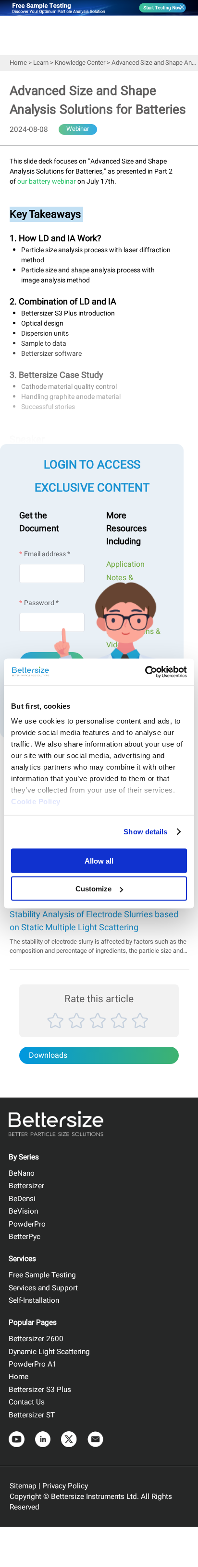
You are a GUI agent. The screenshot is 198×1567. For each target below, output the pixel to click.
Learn (41, 63)
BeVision (23, 1211)
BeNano (22, 1173)
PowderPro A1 (33, 1364)
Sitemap (23, 1486)
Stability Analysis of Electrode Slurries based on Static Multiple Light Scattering (94, 921)
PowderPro (27, 1224)
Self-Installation (34, 1300)
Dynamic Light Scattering (49, 1351)
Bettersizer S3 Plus (40, 1389)
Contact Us (27, 1402)
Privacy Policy (65, 1486)
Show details (145, 832)
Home (18, 63)
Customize (93, 889)
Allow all (99, 860)
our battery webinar (46, 181)
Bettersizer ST (32, 1415)
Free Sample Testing (42, 1275)
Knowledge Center (80, 63)
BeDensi (22, 1198)
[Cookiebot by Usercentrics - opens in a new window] (145, 672)
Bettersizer (26, 1186)
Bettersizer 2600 (36, 1338)
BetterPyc (24, 1236)
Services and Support (43, 1288)
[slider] (99, 1031)
